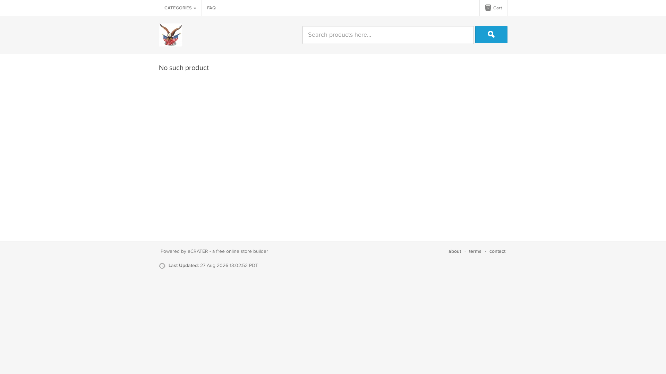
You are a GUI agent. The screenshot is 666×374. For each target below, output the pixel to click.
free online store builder (242, 251)
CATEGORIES (178, 8)
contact (497, 251)
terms (475, 251)
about (455, 251)
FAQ (211, 8)
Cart (497, 8)
